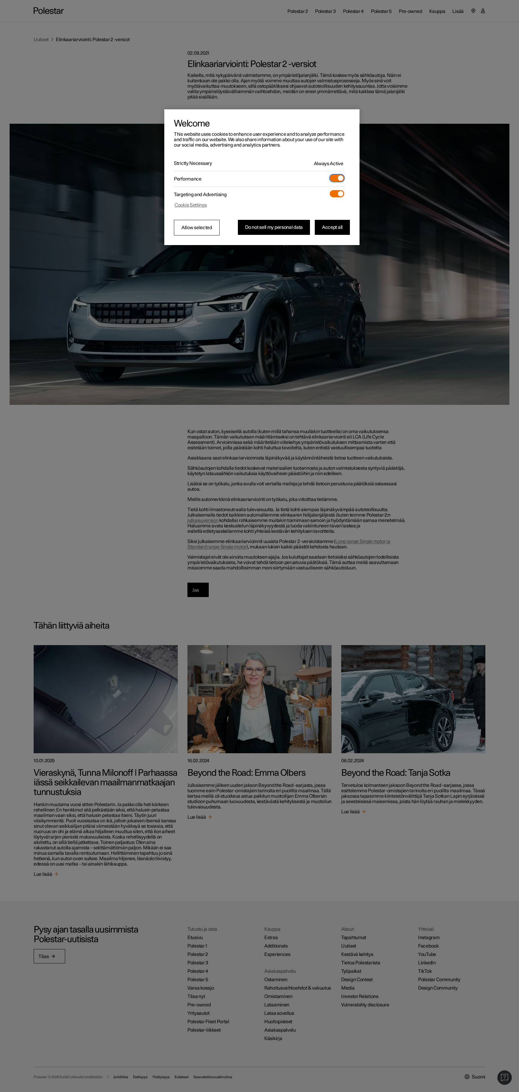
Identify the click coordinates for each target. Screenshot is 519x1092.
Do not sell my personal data (274, 227)
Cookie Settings (191, 205)
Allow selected (196, 227)
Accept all (332, 227)
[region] (262, 177)
